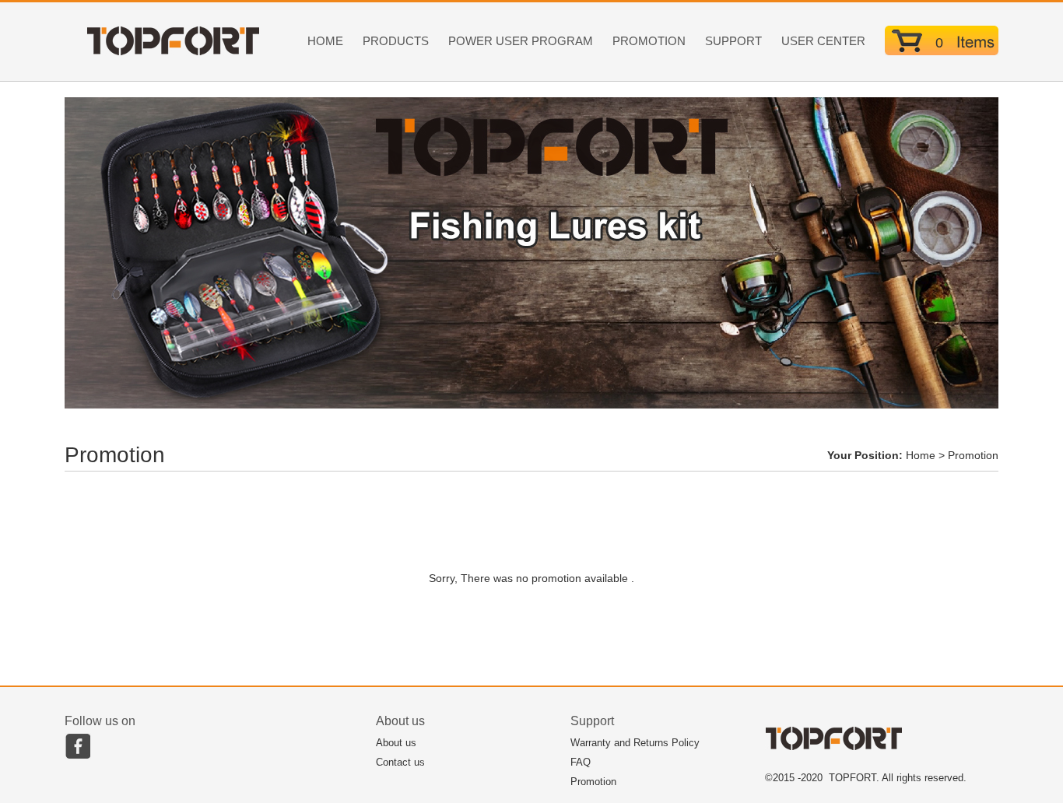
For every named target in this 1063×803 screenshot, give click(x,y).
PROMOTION (649, 40)
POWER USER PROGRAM (520, 40)
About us (396, 743)
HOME (325, 40)
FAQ (580, 762)
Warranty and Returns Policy (635, 743)
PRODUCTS (396, 40)
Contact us (400, 762)
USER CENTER (823, 40)
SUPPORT (733, 40)
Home (920, 455)
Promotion (593, 781)
